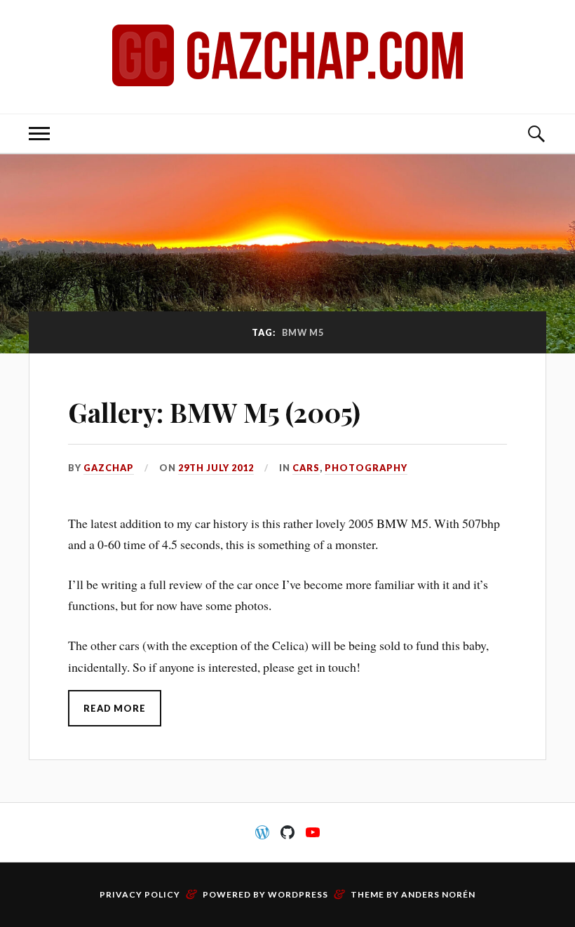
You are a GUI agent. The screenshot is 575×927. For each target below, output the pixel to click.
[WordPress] (262, 832)
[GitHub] (287, 832)
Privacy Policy (140, 894)
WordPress (298, 894)
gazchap (108, 467)
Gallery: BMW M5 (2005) (214, 412)
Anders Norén (438, 894)
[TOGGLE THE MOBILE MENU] (39, 133)
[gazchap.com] (287, 55)
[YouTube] (312, 832)
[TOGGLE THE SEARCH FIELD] (535, 133)
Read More (114, 708)
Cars (306, 467)
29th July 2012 (216, 467)
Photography (366, 467)
